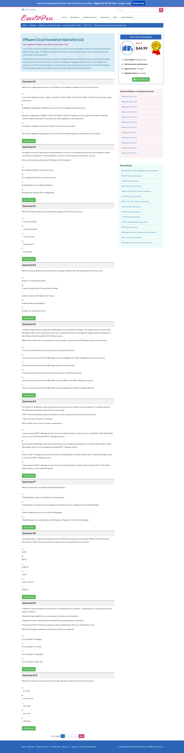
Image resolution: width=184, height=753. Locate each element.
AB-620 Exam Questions (131, 212)
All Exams (31, 747)
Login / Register (30, 9)
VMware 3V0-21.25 (129, 117)
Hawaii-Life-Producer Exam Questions (136, 191)
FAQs (115, 17)
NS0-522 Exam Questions (131, 186)
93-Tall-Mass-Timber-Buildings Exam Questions (139, 171)
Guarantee (105, 17)
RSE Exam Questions (129, 227)
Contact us (74, 747)
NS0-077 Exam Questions (131, 176)
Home (64, 17)
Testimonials (56, 747)
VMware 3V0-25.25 (129, 112)
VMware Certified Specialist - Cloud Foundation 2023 (60, 25)
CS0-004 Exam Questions (131, 196)
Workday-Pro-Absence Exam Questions (137, 242)
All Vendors (74, 17)
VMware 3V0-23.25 (129, 127)
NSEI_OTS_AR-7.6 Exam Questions (135, 201)
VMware (33, 25)
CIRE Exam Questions (130, 181)
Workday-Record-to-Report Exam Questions (138, 232)
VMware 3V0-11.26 (129, 102)
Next (81, 736)
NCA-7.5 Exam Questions (131, 237)
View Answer (29, 141)
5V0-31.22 (87, 25)
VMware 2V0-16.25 (129, 148)
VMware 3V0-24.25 (129, 132)
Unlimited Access (90, 17)
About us (65, 747)
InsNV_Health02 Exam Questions (134, 222)
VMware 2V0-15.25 (129, 143)
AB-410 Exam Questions (131, 207)
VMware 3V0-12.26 (129, 96)
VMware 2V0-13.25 (129, 137)
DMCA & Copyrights (88, 747)
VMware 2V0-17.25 (129, 153)
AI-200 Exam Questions (130, 217)
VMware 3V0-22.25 (129, 122)
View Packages (141, 79)
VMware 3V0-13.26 (129, 107)
